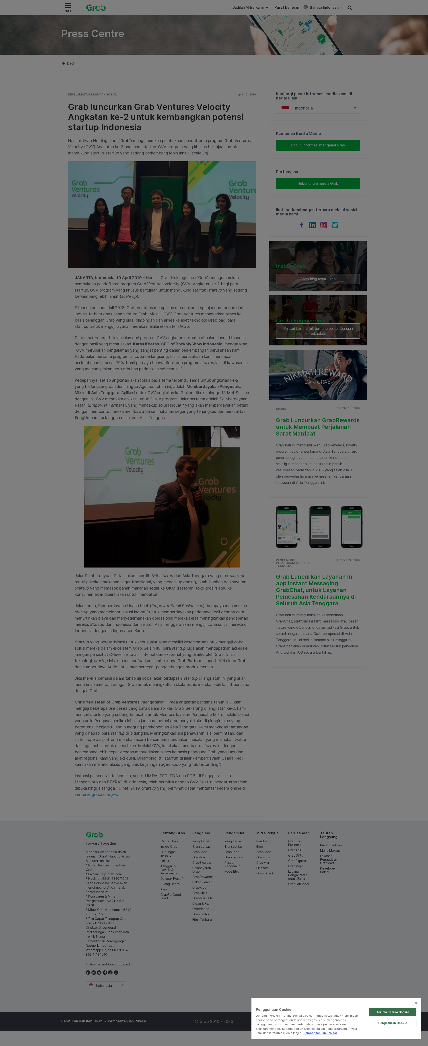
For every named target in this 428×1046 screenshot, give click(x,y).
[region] (336, 1018)
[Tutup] (416, 1003)
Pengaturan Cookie (392, 1023)
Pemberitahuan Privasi (320, 1033)
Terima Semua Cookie (392, 1012)
